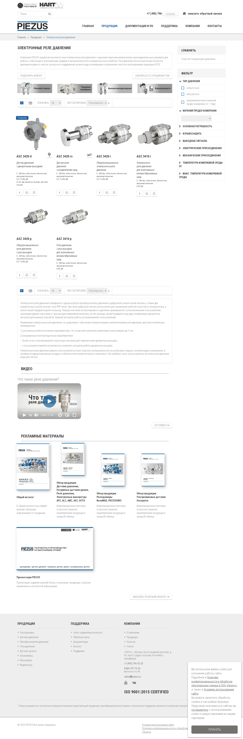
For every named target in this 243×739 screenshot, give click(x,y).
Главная (21, 37)
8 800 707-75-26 (132, 668)
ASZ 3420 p (24, 239)
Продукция (36, 37)
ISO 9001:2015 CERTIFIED (146, 691)
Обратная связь (81, 637)
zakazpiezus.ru (132, 676)
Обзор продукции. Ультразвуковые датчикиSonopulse (151, 497)
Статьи (130, 646)
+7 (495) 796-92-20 (133, 663)
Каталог (77, 646)
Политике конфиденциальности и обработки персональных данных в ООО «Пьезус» (214, 681)
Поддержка (78, 651)
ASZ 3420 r (104, 156)
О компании (133, 632)
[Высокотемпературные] (114, 88)
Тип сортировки (76, 102)
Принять (214, 729)
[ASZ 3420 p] (35, 217)
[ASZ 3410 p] (75, 217)
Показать (43, 102)
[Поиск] (49, 14)
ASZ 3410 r (144, 156)
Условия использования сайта (158, 724)
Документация (80, 641)
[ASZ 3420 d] (35, 134)
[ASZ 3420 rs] (75, 134)
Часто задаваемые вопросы (87, 632)
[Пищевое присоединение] (74, 88)
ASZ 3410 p (64, 239)
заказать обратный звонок (204, 13)
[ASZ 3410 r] (155, 134)
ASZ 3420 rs (65, 156)
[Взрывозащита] (155, 88)
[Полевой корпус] (34, 88)
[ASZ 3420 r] (115, 134)
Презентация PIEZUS (28, 577)
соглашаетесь (199, 709)
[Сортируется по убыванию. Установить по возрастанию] (108, 103)
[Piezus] (32, 26)
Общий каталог (25, 497)
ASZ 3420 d (24, 156)
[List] (30, 103)
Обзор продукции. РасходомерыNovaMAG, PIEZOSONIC (109, 497)
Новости (131, 641)
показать (170, 13)
